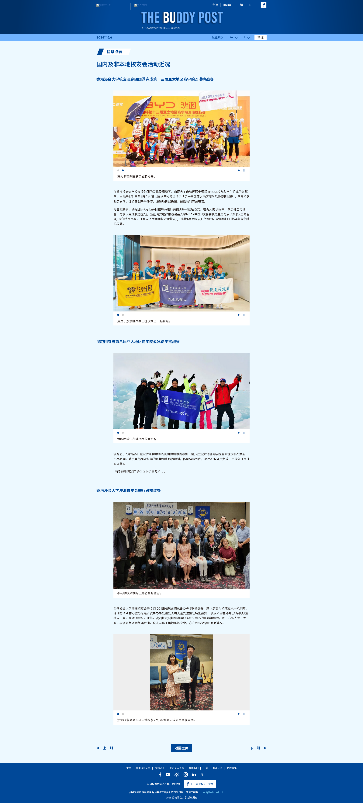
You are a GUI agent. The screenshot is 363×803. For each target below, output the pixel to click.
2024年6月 (104, 37)
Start (239, 170)
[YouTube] (168, 774)
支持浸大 (160, 768)
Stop (244, 170)
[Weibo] (177, 774)
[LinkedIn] (194, 774)
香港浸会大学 (143, 768)
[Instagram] (186, 774)
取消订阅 (217, 768)
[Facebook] (160, 774)
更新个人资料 (176, 768)
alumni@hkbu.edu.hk (211, 792)
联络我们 (194, 768)
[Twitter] (202, 774)
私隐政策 (232, 768)
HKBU (227, 5)
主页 (215, 5)
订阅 (205, 768)
